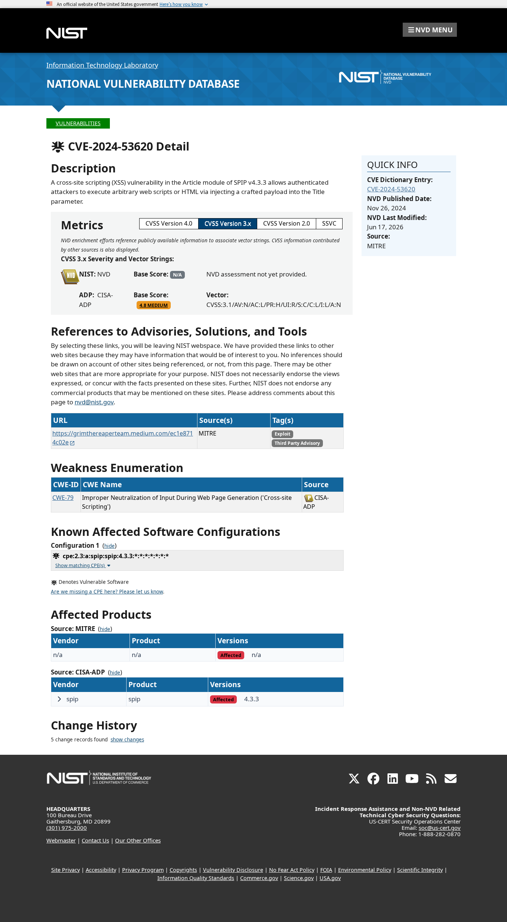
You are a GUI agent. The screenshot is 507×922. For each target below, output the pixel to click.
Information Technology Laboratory (102, 65)
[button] (430, 30)
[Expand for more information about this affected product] (59, 699)
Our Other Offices (138, 840)
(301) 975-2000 (66, 827)
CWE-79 (62, 498)
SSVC (329, 223)
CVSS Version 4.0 (168, 223)
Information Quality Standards (195, 877)
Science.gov (299, 877)
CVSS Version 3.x (228, 223)
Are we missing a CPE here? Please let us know (107, 591)
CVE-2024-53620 (391, 189)
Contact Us (95, 840)
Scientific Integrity (420, 869)
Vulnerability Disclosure (233, 869)
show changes (127, 739)
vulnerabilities (78, 123)
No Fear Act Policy (291, 869)
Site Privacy (65, 869)
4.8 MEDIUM (154, 305)
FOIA (326, 869)
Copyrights (183, 869)
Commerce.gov (259, 877)
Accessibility (101, 869)
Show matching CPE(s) (80, 565)
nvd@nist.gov (94, 402)
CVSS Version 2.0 (286, 223)
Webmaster (61, 840)
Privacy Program (143, 869)
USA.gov (330, 877)
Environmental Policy (364, 869)
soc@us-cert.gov (440, 827)
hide (109, 546)
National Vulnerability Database (143, 84)
